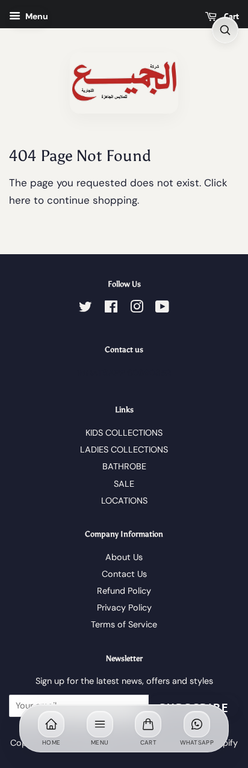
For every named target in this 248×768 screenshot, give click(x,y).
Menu (35, 16)
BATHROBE (124, 466)
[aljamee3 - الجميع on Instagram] (136, 308)
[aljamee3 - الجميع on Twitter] (85, 308)
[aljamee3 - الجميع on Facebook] (111, 308)
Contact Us (124, 573)
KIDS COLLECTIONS (124, 432)
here (20, 200)
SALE (124, 483)
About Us (124, 557)
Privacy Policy (124, 607)
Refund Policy (124, 590)
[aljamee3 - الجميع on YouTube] (162, 308)
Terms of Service (124, 624)
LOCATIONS (124, 500)
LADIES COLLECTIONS (124, 449)
